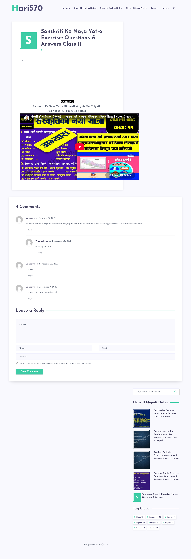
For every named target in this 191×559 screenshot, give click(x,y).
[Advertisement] (71, 81)
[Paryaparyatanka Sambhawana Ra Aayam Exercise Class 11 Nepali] (141, 438)
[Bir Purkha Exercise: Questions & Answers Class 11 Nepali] (141, 417)
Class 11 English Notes (85, 8)
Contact (165, 8)
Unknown (30, 218)
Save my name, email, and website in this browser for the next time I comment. (55, 363)
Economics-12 (155, 517)
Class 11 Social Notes (136, 8)
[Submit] (175, 391)
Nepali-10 (154, 523)
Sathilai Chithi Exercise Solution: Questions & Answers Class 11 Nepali (166, 476)
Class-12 (139, 517)
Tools (153, 8)
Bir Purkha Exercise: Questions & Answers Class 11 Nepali (165, 414)
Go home (66, 8)
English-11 (171, 517)
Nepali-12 (140, 528)
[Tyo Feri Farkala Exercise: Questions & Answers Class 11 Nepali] (141, 459)
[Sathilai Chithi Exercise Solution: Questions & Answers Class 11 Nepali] (141, 480)
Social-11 (154, 528)
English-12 (140, 523)
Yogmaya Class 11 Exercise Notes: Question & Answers (160, 495)
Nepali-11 (169, 523)
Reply (30, 230)
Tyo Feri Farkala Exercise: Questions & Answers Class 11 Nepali (166, 455)
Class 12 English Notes (111, 8)
